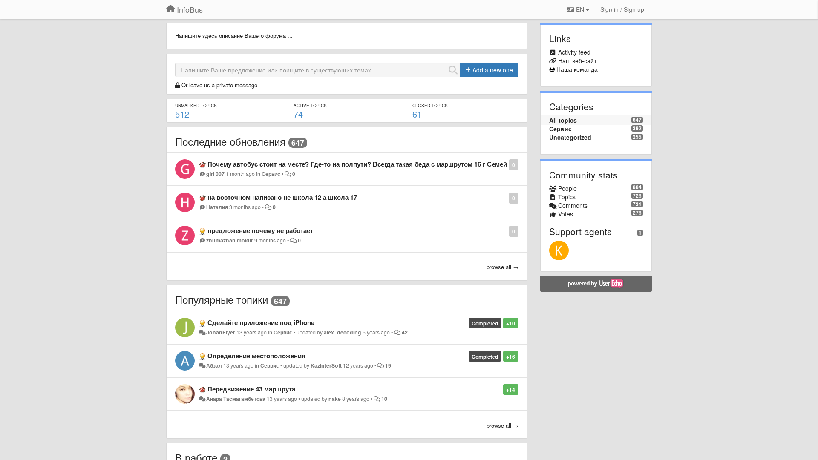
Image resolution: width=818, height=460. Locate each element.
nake (334, 398)
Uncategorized (570, 137)
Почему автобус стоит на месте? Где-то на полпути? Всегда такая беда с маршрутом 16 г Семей (357, 164)
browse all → (502, 267)
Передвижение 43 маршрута (251, 389)
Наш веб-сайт (577, 60)
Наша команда (577, 69)
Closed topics (430, 106)
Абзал (214, 365)
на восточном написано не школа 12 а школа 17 (282, 197)
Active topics (310, 106)
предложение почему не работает (260, 230)
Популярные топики (221, 299)
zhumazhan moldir (229, 240)
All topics (563, 120)
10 (384, 398)
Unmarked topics (196, 106)
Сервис (271, 174)
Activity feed (574, 52)
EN (580, 9)
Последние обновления (230, 141)
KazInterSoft (326, 365)
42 (405, 332)
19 (388, 365)
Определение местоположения (256, 355)
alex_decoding (342, 332)
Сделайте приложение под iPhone (260, 322)
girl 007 (215, 174)
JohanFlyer (220, 332)
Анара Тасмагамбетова (235, 398)
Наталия (217, 207)
